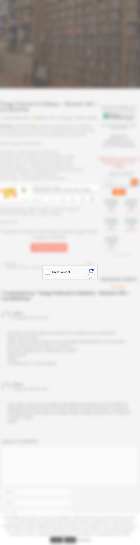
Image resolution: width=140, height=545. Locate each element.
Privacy (88, 278)
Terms (93, 278)
